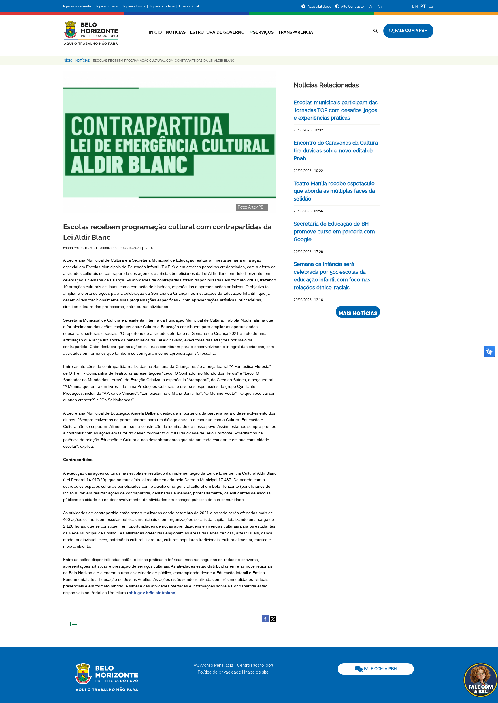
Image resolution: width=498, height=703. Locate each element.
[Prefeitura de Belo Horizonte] (90, 29)
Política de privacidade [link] (219, 672)
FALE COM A (380, 668)
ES (430, 6)
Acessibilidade (320, 7)
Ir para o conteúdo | (79, 6)
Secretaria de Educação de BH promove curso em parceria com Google (334, 231)
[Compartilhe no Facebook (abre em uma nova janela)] (265, 618)
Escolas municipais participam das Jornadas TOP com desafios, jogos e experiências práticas (336, 110)
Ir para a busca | (136, 6)
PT (423, 6)
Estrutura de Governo (217, 32)
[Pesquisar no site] (375, 31)
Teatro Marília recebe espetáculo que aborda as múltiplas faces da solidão (334, 191)
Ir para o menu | (108, 6)
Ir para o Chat (189, 6)
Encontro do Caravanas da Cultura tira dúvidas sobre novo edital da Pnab (336, 150)
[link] (376, 669)
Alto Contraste (352, 7)
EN (415, 6)
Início (155, 32)
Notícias (176, 32)
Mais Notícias (358, 313)
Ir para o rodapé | (164, 6)
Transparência (295, 32)
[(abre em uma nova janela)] (273, 618)
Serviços (263, 32)
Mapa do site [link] (256, 672)
